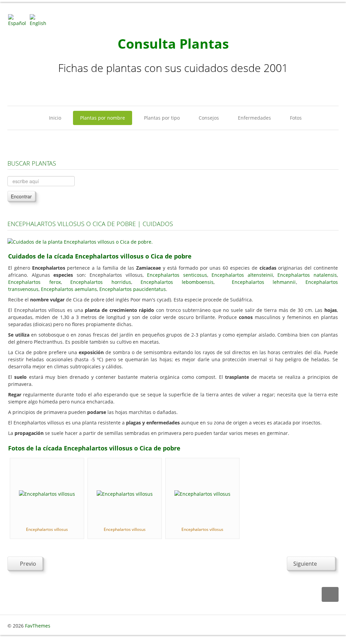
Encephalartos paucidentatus (132, 289)
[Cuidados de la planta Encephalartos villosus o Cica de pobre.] (80, 241)
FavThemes (37, 625)
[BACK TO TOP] (330, 594)
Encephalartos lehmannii (264, 282)
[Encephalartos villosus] (47, 493)
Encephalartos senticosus (177, 275)
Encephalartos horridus (100, 282)
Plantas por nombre (102, 118)
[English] (40, 20)
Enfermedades (254, 118)
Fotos (296, 118)
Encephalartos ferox (34, 282)
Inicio (55, 118)
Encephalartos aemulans (69, 289)
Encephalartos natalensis (307, 275)
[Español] (18, 20)
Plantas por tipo (162, 118)
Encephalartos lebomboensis (177, 282)
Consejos (209, 118)
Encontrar (21, 196)
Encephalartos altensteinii (242, 275)
